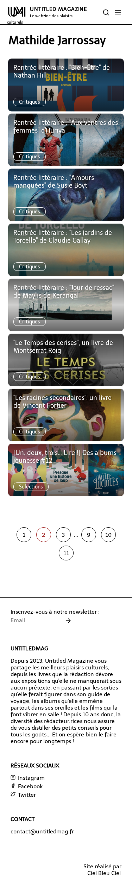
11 (66, 553)
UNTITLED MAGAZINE (47, 15)
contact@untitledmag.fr (42, 831)
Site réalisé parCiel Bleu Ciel (102, 869)
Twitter (26, 794)
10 (108, 534)
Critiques (29, 102)
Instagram (31, 777)
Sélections (31, 487)
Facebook (30, 786)
